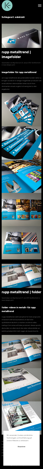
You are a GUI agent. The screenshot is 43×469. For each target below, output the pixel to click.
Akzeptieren (21, 447)
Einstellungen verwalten (21, 460)
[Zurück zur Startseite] (7, 5)
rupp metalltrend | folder (21, 292)
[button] (39, 5)
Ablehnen (21, 453)
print (13, 65)
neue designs (7, 65)
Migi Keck (16, 63)
